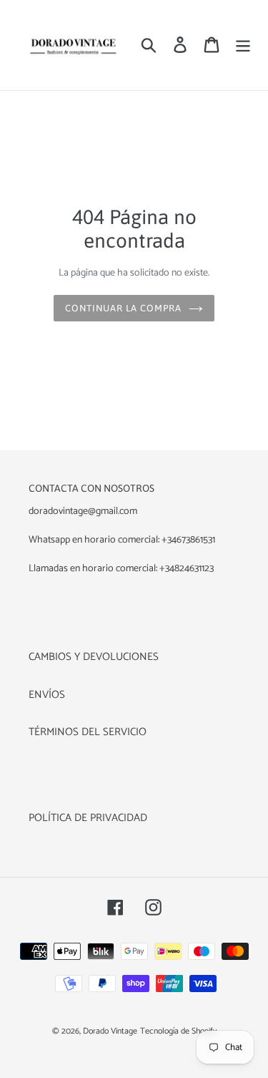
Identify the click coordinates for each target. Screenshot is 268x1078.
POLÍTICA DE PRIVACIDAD (88, 818)
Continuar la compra (123, 308)
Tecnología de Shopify (178, 1031)
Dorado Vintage (110, 1031)
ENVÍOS (47, 695)
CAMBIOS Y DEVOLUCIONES (94, 657)
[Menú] (243, 44)
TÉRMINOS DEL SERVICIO (88, 732)
